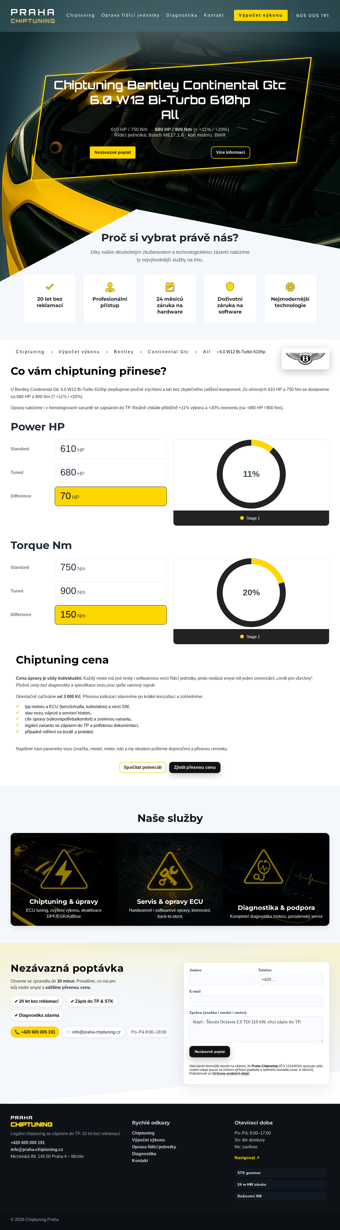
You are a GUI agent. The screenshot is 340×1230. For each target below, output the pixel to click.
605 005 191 (312, 15)
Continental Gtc (168, 352)
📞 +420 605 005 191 (35, 1032)
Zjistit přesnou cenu (195, 767)
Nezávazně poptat (113, 152)
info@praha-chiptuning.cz (37, 1149)
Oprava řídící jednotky (130, 15)
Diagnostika (182, 15)
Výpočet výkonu (261, 15)
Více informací (230, 152)
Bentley (124, 352)
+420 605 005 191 (28, 1142)
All (207, 352)
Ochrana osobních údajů (230, 1073)
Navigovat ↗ (247, 1157)
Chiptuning (80, 15)
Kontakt (214, 15)
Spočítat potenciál (143, 767)
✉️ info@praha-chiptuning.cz (93, 1032)
